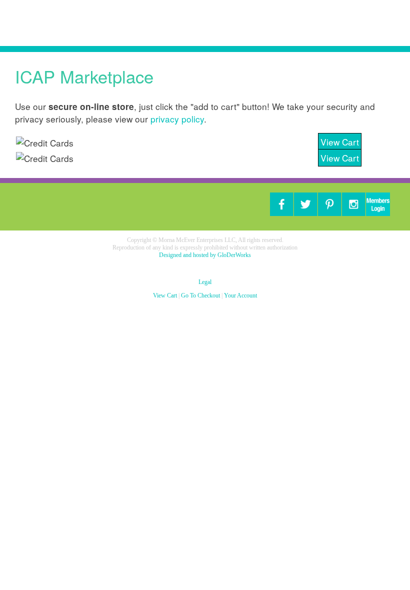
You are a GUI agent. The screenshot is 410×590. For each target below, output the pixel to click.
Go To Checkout (200, 295)
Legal (205, 282)
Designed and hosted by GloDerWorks (205, 255)
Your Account (240, 295)
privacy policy (177, 118)
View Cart (339, 142)
